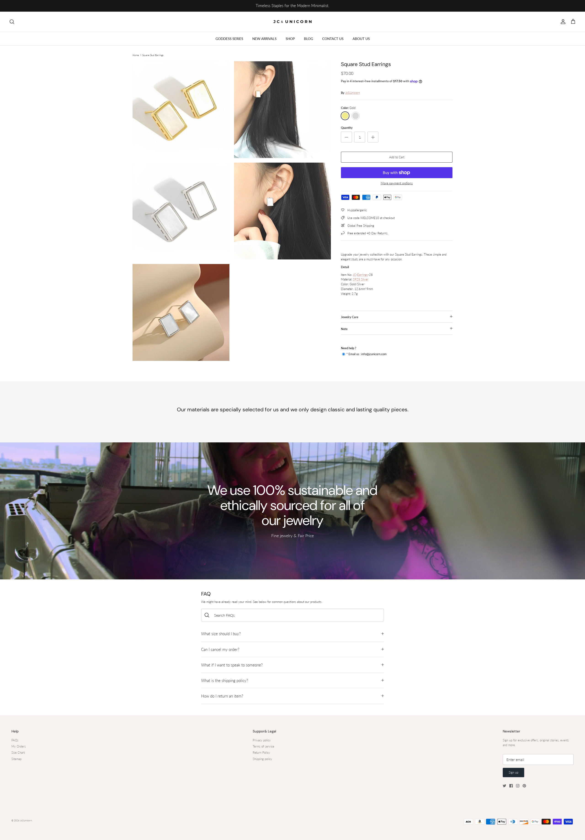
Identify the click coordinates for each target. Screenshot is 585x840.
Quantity (347, 127)
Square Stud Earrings (152, 55)
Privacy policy (262, 740)
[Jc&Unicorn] (293, 21)
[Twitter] (504, 785)
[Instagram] (517, 785)
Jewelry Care (349, 317)
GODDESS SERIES (229, 39)
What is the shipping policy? (224, 680)
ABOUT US (361, 39)
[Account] (562, 21)
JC (354, 275)
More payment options (397, 183)
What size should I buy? (221, 633)
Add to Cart (396, 157)
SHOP (290, 39)
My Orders (18, 746)
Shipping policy (262, 759)
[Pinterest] (524, 785)
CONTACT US (332, 39)
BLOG (308, 39)
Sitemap (16, 759)
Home (136, 55)
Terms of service (263, 746)
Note (344, 329)
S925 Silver (360, 279)
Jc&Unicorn (352, 93)
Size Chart (18, 752)
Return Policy (261, 752)
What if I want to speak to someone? (232, 665)
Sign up (513, 772)
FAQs (15, 740)
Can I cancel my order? (220, 649)
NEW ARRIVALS (264, 39)
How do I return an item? (222, 696)
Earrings (362, 275)
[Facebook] (511, 785)
